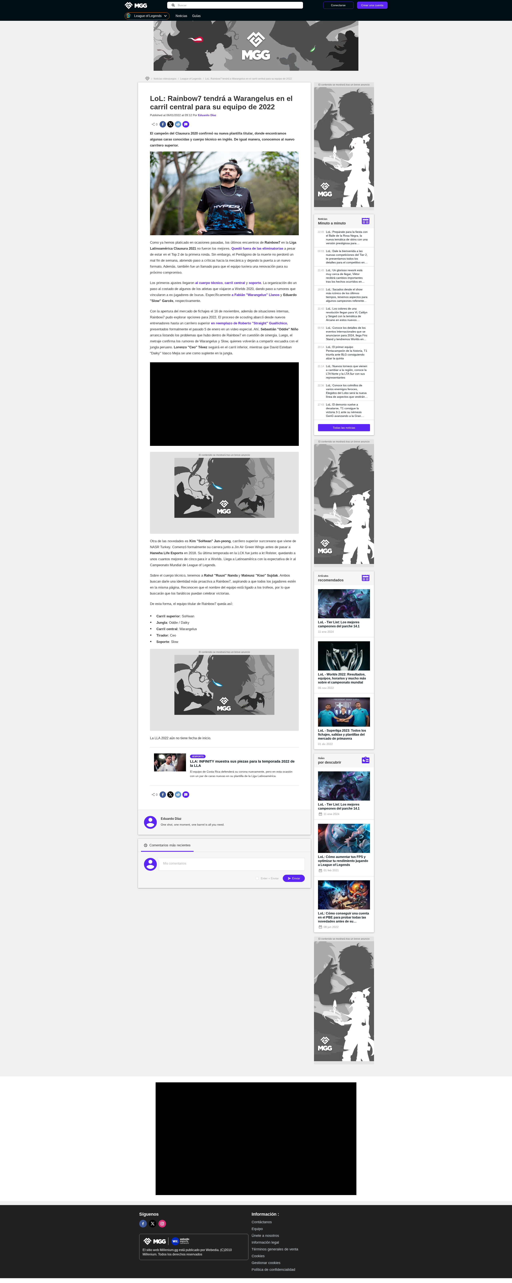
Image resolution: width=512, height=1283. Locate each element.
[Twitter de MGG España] (152, 1223)
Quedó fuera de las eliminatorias (257, 248)
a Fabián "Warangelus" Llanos (255, 295)
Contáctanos (262, 1222)
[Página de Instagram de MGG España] (162, 1223)
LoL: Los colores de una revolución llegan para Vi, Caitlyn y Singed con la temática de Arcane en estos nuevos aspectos (346, 314)
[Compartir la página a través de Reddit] (178, 124)
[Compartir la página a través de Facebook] (163, 124)
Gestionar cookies (266, 1263)
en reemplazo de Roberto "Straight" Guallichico (249, 323)
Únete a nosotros (265, 1236)
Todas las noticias (344, 427)
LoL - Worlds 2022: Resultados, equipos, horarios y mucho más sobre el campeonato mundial (342, 678)
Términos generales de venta (275, 1249)
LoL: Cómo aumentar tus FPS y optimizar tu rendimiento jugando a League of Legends (343, 861)
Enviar (295, 878)
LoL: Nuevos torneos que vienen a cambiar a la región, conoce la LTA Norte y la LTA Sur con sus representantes (346, 372)
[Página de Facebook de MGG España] (143, 1223)
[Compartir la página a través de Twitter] (170, 124)
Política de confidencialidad (273, 1270)
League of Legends (190, 78)
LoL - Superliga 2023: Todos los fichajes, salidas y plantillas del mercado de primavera (342, 734)
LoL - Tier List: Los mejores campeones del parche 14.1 (339, 624)
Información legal (265, 1242)
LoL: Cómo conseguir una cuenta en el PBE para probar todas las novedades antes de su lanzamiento (343, 917)
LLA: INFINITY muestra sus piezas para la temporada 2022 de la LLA (242, 763)
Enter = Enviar (270, 878)
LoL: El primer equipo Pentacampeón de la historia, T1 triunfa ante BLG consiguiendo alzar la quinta (346, 352)
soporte (255, 283)
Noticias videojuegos (165, 78)
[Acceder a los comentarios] (185, 124)
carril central (235, 283)
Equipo (257, 1229)
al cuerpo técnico (209, 283)
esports (198, 756)
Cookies (258, 1256)
